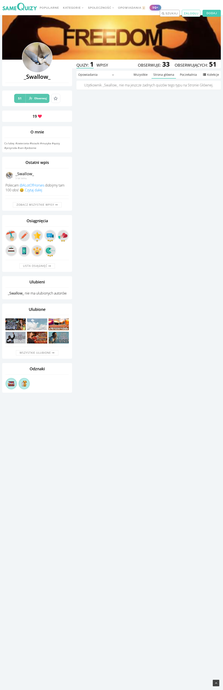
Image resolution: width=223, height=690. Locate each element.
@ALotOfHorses (32, 185)
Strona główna (163, 74)
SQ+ (155, 7)
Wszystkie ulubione (36, 353)
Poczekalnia (188, 74)
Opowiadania (131, 7)
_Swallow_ (24, 173)
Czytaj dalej (33, 190)
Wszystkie (140, 74)
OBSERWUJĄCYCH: (195, 65)
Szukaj (171, 13)
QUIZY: (85, 65)
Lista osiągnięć (35, 266)
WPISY (102, 65)
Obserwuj (32, 98)
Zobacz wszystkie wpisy (36, 205)
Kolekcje (213, 74)
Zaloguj (191, 13)
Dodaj (211, 13)
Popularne (49, 7)
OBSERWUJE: (154, 65)
